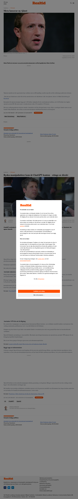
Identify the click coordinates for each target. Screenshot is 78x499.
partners (22, 226)
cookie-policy (41, 259)
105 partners (41, 279)
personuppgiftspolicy (25, 260)
